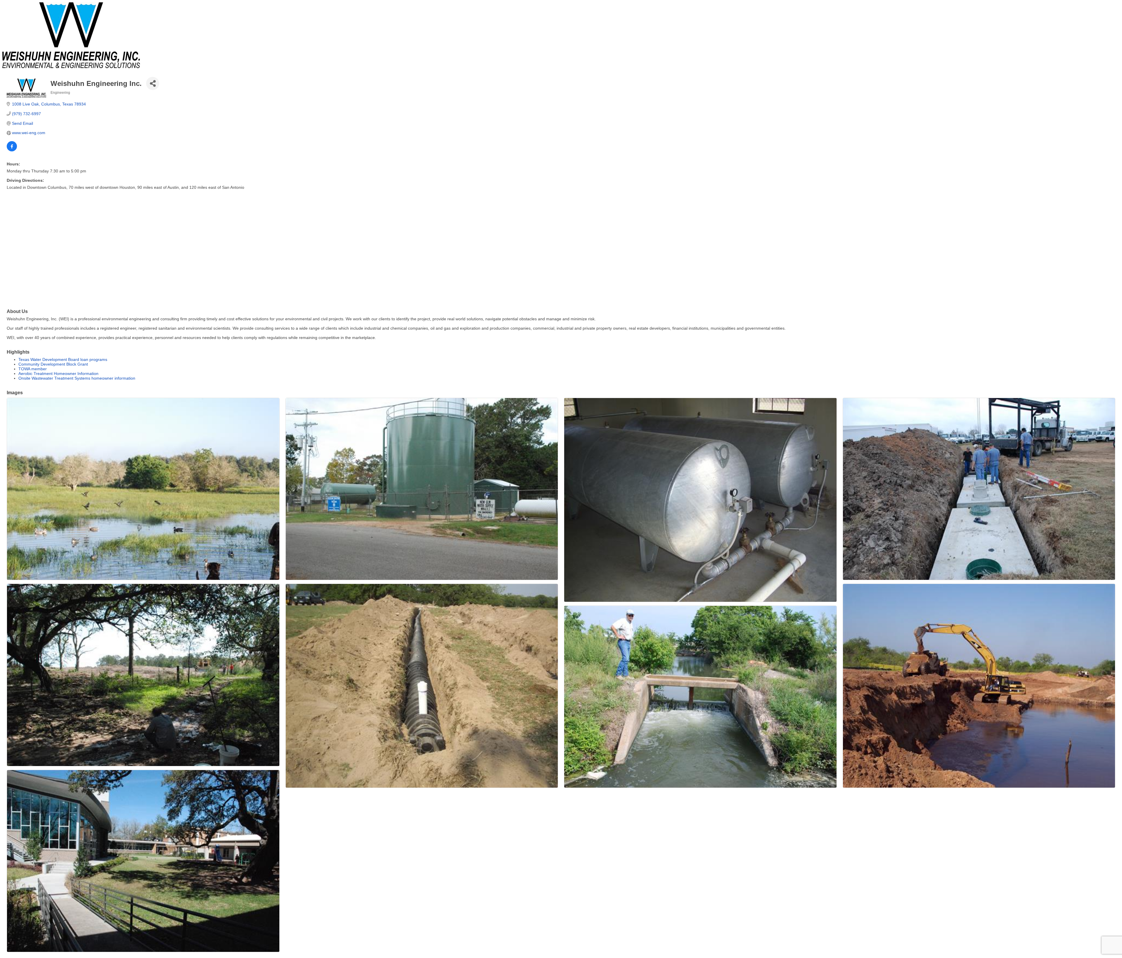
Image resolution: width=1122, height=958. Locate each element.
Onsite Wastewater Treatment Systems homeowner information (76, 378)
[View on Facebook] (12, 150)
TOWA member (32, 368)
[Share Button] (152, 83)
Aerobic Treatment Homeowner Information (58, 373)
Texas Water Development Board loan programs (62, 359)
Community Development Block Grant (53, 364)
